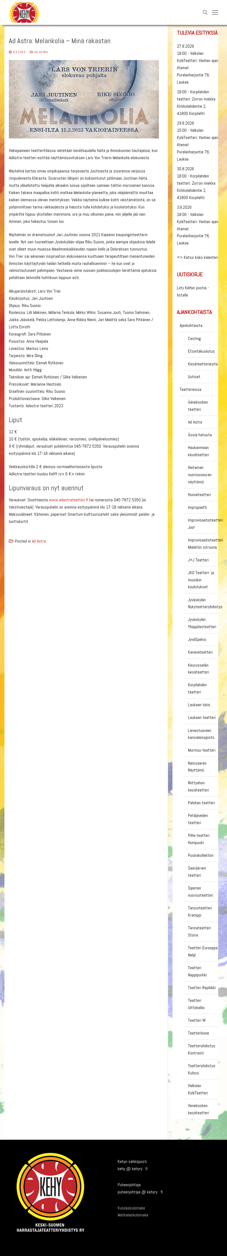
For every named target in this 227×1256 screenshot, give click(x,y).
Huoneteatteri (199, 494)
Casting (194, 338)
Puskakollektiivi (200, 855)
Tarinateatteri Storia (199, 931)
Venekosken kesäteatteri (198, 1109)
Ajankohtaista (191, 325)
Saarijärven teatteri (197, 871)
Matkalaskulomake (133, 1215)
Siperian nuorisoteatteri (200, 891)
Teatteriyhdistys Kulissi (201, 1069)
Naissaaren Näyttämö (197, 766)
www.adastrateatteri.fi (68, 500)
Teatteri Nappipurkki (197, 971)
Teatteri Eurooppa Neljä (203, 951)
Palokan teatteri (201, 803)
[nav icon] (215, 12)
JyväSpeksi (197, 639)
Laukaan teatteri (202, 717)
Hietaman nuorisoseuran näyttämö (199, 475)
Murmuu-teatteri (201, 750)
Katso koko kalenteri (201, 257)
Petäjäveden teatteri (198, 819)
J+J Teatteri (198, 560)
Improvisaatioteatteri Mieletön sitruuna (203, 543)
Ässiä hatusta (200, 435)
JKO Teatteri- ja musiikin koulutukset (201, 580)
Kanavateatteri (200, 652)
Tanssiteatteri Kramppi (200, 911)
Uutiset (194, 377)
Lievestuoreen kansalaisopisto (201, 734)
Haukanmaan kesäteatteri (198, 451)
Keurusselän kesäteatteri (198, 668)
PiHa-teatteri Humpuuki (199, 838)
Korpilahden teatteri (197, 688)
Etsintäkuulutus (201, 351)
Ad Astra (40, 52)
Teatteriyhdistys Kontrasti (201, 1049)
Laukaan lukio (199, 705)
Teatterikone (198, 1033)
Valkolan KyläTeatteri (198, 1089)
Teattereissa (190, 389)
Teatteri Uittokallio (196, 1003)
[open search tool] (205, 12)
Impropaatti (197, 507)
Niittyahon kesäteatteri (198, 786)
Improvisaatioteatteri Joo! (203, 523)
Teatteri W (197, 1020)
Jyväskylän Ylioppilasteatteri (202, 623)
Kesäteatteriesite (203, 364)
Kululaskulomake (131, 1208)
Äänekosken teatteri (198, 405)
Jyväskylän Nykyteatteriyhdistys (203, 603)
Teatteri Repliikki (202, 988)
